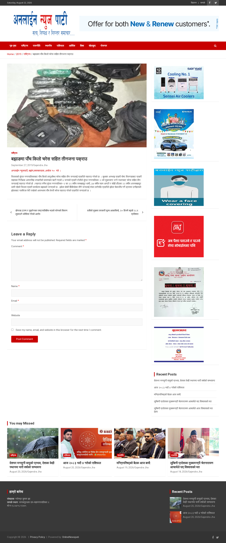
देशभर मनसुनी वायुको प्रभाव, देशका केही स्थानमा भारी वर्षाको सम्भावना (184, 380)
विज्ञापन (194, 2)
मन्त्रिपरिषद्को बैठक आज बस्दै (167, 394)
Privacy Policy (37, 537)
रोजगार (104, 45)
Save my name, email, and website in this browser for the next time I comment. (59, 329)
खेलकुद (92, 45)
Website (15, 315)
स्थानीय (48, 45)
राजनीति (36, 45)
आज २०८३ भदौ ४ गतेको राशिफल (169, 387)
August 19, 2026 (125, 467)
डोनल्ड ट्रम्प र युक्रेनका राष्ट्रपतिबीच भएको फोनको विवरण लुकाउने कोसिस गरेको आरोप (41, 212)
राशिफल (60, 45)
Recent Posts (182, 492)
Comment (17, 246)
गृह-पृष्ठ (13, 45)
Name (15, 286)
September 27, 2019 (22, 165)
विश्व (82, 45)
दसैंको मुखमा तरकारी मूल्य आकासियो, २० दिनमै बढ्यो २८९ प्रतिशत (112, 212)
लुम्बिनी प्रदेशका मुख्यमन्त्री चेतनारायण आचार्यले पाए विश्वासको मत (182, 401)
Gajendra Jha (40, 165)
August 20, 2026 (18, 471)
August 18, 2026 (178, 471)
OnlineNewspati (70, 537)
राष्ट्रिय (24, 45)
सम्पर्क (202, 2)
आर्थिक (72, 45)
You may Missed (21, 423)
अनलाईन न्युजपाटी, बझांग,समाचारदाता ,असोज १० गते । (36, 170)
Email (15, 300)
